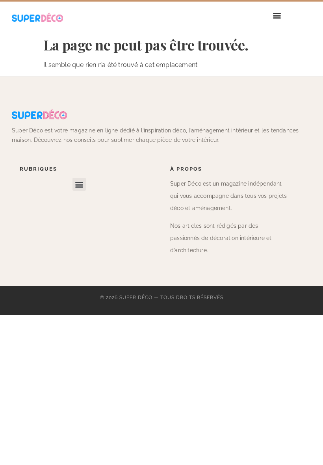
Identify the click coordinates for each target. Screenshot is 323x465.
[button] (277, 15)
